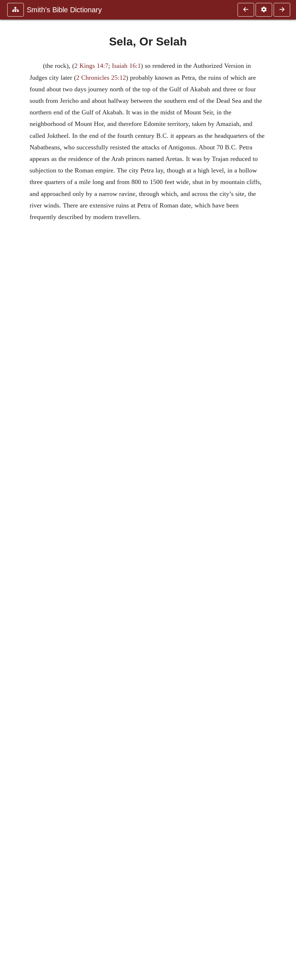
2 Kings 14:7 (91, 65)
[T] (282, 10)
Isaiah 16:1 (126, 65)
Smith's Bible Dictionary (64, 10)
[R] (246, 10)
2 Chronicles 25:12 (101, 77)
